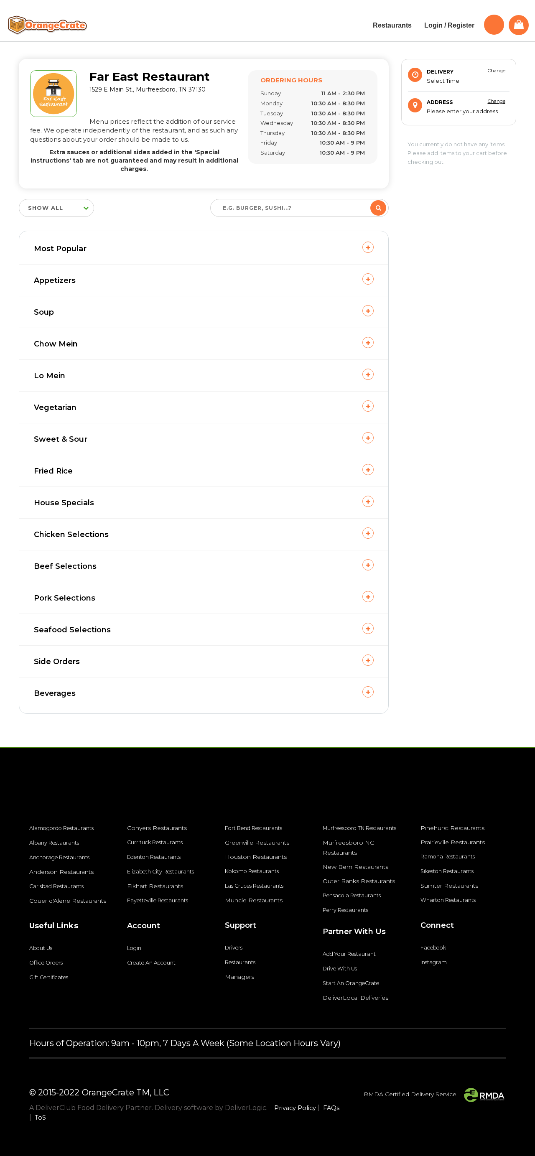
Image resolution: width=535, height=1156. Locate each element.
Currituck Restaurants (155, 842)
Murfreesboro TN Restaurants (359, 828)
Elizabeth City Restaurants (160, 871)
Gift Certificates (48, 977)
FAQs (331, 1108)
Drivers (233, 948)
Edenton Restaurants (154, 857)
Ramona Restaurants (447, 856)
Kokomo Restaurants (252, 871)
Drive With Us (340, 968)
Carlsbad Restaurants (56, 886)
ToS (40, 1117)
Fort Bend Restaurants (253, 828)
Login (134, 948)
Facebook (433, 948)
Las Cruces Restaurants (254, 886)
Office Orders (46, 963)
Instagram (433, 962)
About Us (40, 948)
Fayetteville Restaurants (157, 900)
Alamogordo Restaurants (61, 828)
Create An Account (151, 963)
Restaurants (240, 962)
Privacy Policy (295, 1108)
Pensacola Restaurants (352, 895)
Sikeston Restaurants (447, 871)
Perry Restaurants (345, 910)
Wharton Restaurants (448, 900)
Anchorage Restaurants (59, 857)
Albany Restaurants (54, 843)
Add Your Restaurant (349, 954)
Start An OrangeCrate (351, 983)
